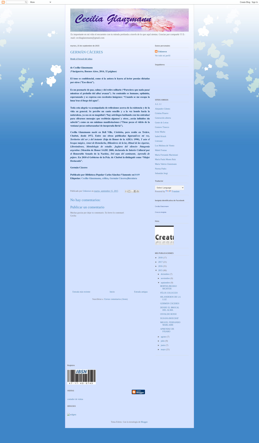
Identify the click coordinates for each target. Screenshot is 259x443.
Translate (175, 191)
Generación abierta (163, 118)
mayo (163, 349)
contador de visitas (75, 399)
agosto (164, 337)
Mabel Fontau (161, 150)
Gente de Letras (161, 122)
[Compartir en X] (132, 191)
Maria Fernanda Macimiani (166, 155)
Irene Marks (160, 132)
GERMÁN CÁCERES (169, 303)
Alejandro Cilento (162, 109)
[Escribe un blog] (129, 191)
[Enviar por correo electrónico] (126, 191)
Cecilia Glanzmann (162, 206)
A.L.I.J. (158, 104)
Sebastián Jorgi (161, 173)
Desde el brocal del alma (81, 58)
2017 (160, 262)
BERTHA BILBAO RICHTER (168, 287)
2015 (160, 270)
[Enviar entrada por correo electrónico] (140, 174)
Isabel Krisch (160, 136)
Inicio (112, 292)
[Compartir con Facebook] (134, 191)
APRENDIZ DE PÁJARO (167, 330)
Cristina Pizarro (161, 113)
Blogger (144, 422)
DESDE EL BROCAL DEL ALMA (169, 308)
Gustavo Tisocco (162, 127)
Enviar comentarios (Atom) (116, 299)
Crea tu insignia (160, 212)
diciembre (165, 274)
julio (163, 341)
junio (163, 345)
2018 (160, 258)
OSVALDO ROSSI (168, 314)
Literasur (159, 141)
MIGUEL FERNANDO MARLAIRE (170, 323)
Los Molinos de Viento (164, 146)
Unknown (162, 51)
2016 (160, 266)
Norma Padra (160, 169)
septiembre (166, 283)
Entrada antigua (140, 292)
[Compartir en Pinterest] (137, 191)
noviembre (165, 278)
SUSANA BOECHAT (169, 318)
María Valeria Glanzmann (166, 164)
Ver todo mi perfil (162, 56)
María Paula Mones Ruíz (165, 159)
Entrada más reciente (81, 292)
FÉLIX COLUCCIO (169, 293)
